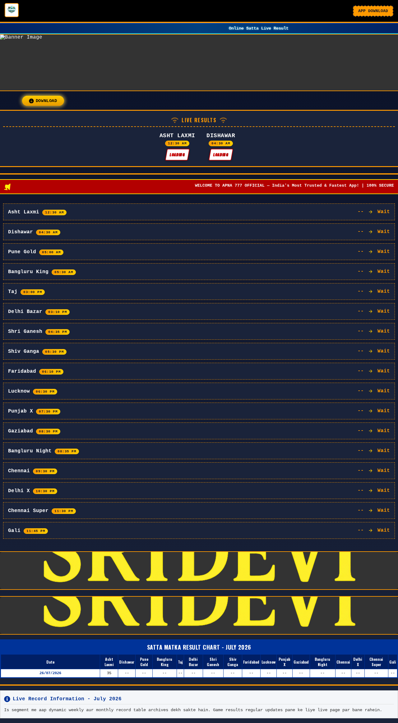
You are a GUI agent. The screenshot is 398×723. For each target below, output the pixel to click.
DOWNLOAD (46, 100)
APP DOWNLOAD (373, 11)
